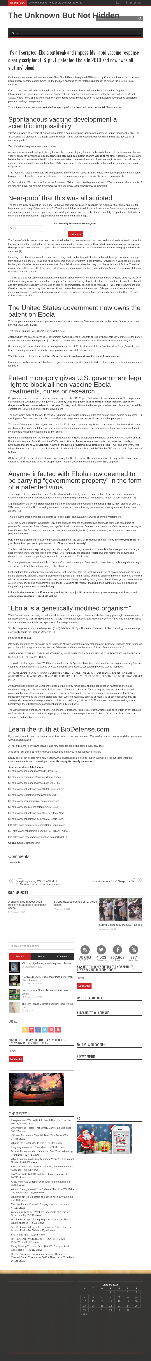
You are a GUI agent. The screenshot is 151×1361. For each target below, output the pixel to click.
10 (128, 1296)
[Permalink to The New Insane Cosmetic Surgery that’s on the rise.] (14, 1012)
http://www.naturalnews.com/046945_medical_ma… (39, 789)
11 (136, 1296)
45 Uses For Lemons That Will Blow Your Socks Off (38, 1135)
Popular (20, 956)
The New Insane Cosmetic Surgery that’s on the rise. (39, 1204)
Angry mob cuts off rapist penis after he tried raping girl (40, 1181)
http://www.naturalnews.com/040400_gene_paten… (40, 825)
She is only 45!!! (20, 1234)
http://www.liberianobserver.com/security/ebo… (37, 801)
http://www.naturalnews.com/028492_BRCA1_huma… (41, 831)
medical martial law (27, 497)
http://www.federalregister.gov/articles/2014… (36, 795)
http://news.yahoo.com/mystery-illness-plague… (37, 777)
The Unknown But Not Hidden (63, 15)
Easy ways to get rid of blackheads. (30, 1147)
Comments (63, 956)
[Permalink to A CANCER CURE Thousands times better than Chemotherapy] (14, 985)
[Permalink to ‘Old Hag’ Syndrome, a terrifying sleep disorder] (14, 972)
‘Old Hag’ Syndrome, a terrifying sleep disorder (46, 963)
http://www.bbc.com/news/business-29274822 (36, 783)
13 (93, 1301)
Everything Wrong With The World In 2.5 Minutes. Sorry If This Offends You (38, 881)
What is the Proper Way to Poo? (28, 1143)
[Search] (140, 18)
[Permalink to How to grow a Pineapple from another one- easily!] (14, 999)
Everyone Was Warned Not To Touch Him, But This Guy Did (58, 2)
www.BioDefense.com (19, 739)
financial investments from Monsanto (106, 208)
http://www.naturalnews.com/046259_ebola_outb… (38, 819)
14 (102, 1301)
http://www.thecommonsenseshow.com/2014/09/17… (41, 837)
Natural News (33, 843)
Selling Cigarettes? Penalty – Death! (120, 924)
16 (119, 1301)
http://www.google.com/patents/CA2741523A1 (36, 807)
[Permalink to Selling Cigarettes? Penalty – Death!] (120, 920)
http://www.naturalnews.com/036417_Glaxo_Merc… (39, 813)
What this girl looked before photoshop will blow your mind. (42, 1196)
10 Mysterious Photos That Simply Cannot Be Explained (41, 1127)
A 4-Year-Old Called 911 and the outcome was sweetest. (41, 1174)
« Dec (83, 1313)
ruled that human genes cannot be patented (114, 415)
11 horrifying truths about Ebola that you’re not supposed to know (66, 751)
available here (57, 331)
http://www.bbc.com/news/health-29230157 (34, 771)
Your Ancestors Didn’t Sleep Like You (113, 880)
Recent (41, 956)
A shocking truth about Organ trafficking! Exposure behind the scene (27, 904)
